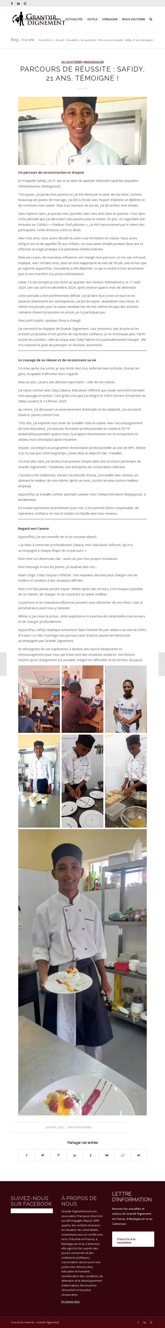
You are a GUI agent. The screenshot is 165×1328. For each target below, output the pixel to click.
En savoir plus (70, 1301)
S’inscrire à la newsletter (126, 1240)
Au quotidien (71, 62)
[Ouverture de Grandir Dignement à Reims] (3, 664)
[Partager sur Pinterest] (59, 1155)
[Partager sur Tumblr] (91, 1155)
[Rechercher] (150, 19)
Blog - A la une (22, 40)
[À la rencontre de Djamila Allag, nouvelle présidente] (161, 664)
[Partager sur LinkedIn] (75, 1155)
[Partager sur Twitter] (43, 1155)
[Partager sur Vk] (107, 1155)
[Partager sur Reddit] (123, 1155)
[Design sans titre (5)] (82, 131)
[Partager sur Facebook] (26, 1155)
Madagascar (94, 62)
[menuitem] (33, 19)
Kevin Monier (82, 1127)
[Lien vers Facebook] (12, 3)
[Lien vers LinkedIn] (18, 3)
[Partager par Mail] (139, 1155)
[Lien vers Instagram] (25, 3)
